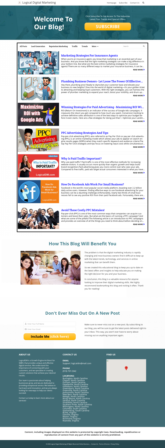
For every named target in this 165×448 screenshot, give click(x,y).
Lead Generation (38, 46)
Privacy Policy (115, 444)
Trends (85, 46)
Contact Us (94, 444)
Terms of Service (104, 444)
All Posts (23, 46)
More (94, 46)
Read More (138, 70)
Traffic (75, 46)
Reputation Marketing (58, 46)
